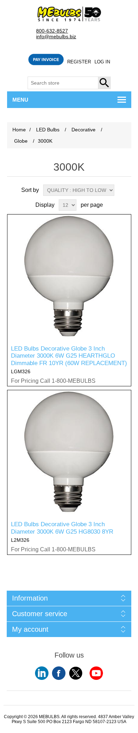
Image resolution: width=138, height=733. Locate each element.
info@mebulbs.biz (56, 36)
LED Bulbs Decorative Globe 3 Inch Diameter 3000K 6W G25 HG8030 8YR (62, 528)
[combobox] (63, 82)
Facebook (58, 673)
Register (79, 61)
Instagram (96, 673)
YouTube (41, 673)
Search (105, 83)
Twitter (75, 673)
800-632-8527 (52, 31)
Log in (102, 61)
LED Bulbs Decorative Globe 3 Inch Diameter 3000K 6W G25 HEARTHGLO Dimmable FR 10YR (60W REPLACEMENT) (69, 355)
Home (19, 129)
